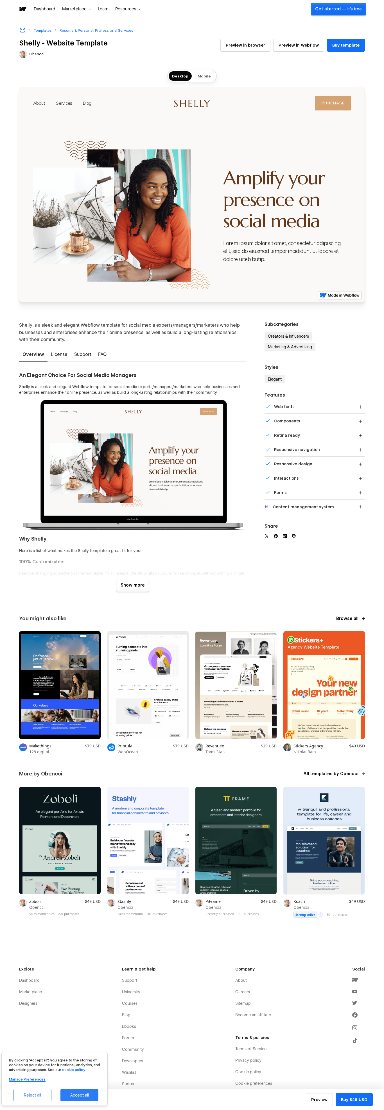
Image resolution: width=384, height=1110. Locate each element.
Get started (338, 9)
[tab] (33, 355)
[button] (76, 9)
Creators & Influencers (288, 336)
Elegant (275, 379)
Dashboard (44, 9)
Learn (103, 9)
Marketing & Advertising (290, 347)
